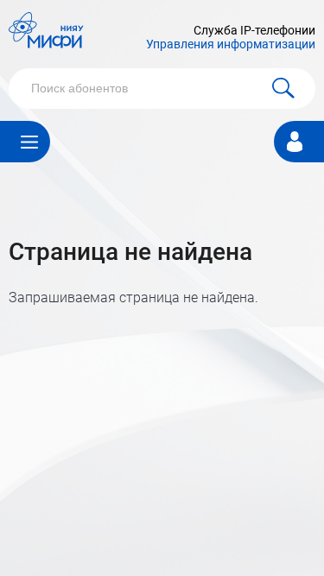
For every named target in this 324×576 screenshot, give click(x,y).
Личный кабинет (294, 139)
